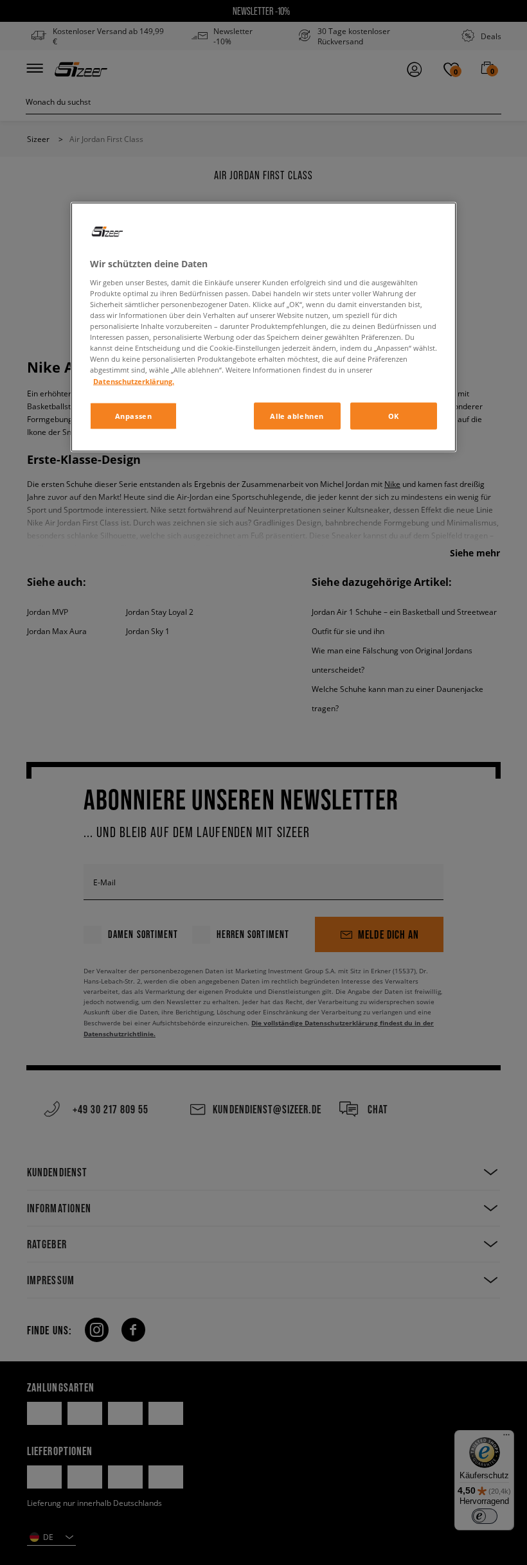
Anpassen (133, 415)
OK (393, 415)
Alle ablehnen (296, 415)
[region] (263, 327)
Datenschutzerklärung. (133, 380)
